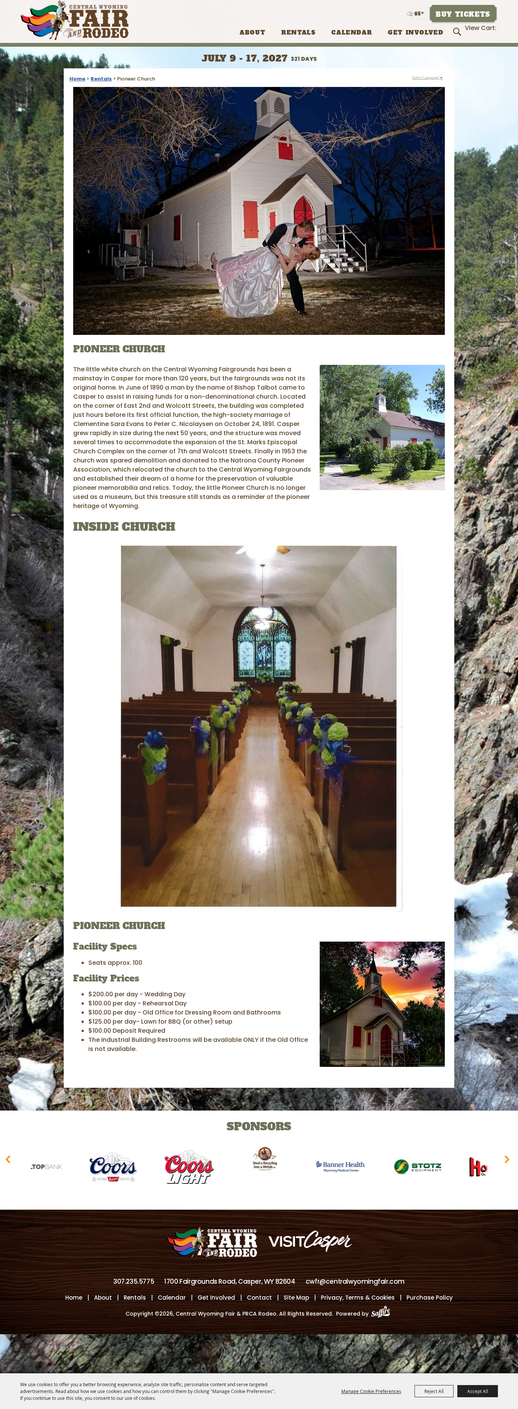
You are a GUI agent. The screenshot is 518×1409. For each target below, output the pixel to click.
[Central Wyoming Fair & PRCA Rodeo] (74, 20)
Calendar (351, 32)
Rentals (298, 32)
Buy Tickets (463, 14)
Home (77, 78)
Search (458, 32)
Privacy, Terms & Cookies (358, 1298)
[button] (382, 427)
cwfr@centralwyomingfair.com (355, 1281)
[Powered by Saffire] (382, 1313)
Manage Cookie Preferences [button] (371, 1391)
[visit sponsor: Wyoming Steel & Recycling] (173, 1168)
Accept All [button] (477, 1391)
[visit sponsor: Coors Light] (97, 1168)
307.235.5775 (133, 1281)
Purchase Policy (430, 1298)
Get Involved (415, 32)
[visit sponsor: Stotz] (325, 1168)
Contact (259, 1298)
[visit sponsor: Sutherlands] (477, 1168)
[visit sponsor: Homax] (401, 1168)
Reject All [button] (434, 1391)
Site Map (296, 1298)
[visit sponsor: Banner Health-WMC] (249, 1168)
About (252, 32)
